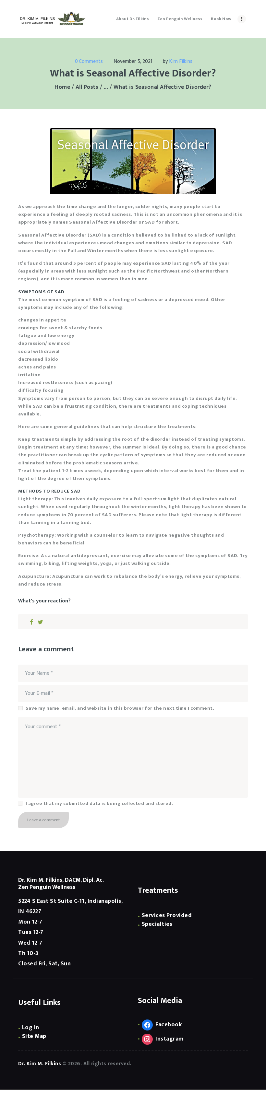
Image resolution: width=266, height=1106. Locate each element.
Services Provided (167, 915)
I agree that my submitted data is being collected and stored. (99, 804)
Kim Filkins (180, 61)
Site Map (34, 1036)
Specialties (157, 924)
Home (62, 87)
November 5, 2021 (133, 61)
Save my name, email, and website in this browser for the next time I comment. (120, 708)
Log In (30, 1027)
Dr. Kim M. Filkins (39, 1063)
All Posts (87, 87)
